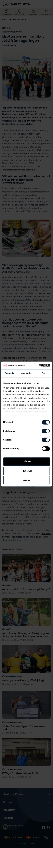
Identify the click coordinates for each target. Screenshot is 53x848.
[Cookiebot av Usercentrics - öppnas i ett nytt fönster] (38, 365)
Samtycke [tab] (9, 373)
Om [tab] (43, 373)
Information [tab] (26, 373)
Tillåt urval (26, 471)
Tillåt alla (26, 461)
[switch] (46, 431)
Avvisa (26, 480)
